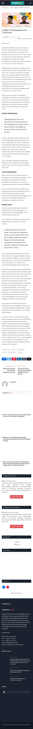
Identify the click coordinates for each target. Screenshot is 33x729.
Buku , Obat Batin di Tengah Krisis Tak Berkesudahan (16, 463)
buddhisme (6, 349)
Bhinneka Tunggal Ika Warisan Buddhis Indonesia (9, 370)
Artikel (19, 38)
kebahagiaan (20, 349)
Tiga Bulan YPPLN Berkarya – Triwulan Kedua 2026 (18, 679)
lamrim (4, 352)
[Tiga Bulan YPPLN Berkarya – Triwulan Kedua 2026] (5, 678)
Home (11, 7)
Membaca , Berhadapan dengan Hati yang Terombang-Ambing (17, 439)
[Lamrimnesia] (17, 3)
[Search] (30, 3)
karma (13, 349)
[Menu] (3, 3)
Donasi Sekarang (16, 496)
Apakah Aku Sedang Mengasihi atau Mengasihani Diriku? (20, 671)
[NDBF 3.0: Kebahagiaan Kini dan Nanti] (16, 20)
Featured (16, 7)
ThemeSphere (26, 724)
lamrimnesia (12, 352)
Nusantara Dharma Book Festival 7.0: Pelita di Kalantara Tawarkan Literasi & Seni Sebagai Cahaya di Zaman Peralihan (20, 661)
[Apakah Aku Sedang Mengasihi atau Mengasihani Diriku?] (5, 670)
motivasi (20, 352)
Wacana (29, 38)
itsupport (6, 37)
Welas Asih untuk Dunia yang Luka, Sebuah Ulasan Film (17, 415)
